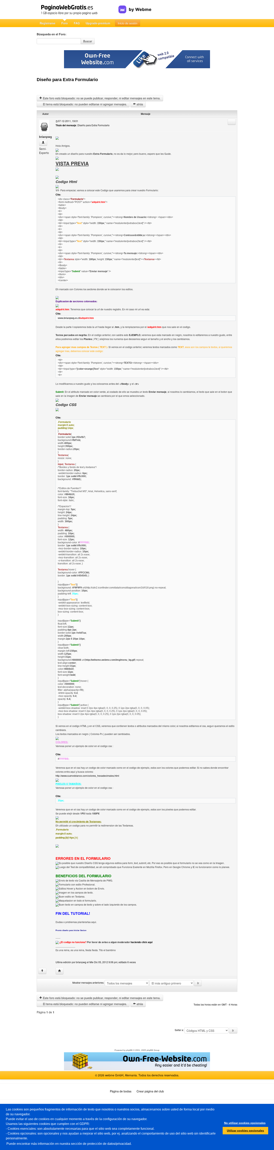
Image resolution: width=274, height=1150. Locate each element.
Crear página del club (150, 1091)
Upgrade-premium (98, 23)
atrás (139, 104)
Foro (64, 23)
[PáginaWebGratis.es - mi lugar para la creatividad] (77, 9)
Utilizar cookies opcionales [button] (245, 1130)
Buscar (87, 41)
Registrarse (47, 23)
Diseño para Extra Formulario (67, 79)
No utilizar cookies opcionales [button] (245, 1123)
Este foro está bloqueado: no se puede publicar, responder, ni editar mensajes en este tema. (101, 98)
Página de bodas (120, 1091)
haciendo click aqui (141, 942)
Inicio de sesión (127, 23)
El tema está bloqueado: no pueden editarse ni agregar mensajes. (84, 104)
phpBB (129, 1050)
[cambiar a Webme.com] (134, 6)
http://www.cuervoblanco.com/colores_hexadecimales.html (87, 775)
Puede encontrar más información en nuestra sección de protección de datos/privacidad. (69, 1143)
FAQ (77, 23)
